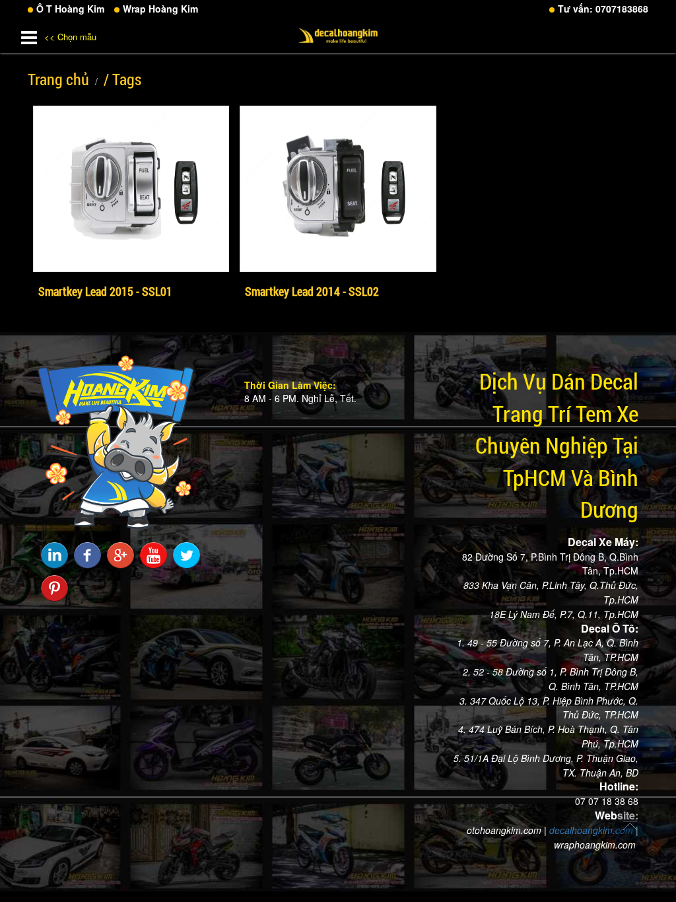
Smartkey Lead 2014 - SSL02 (312, 291)
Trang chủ (58, 79)
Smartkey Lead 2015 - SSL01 (105, 291)
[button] (29, 35)
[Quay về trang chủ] (630, 830)
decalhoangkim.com (591, 830)
